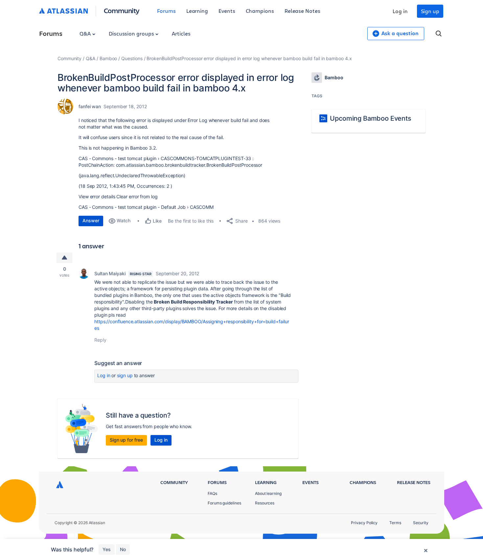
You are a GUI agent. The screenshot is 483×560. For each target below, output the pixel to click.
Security (420, 522)
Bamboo (108, 58)
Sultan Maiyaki (110, 273)
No (123, 549)
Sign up (430, 11)
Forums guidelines (224, 502)
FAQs (212, 493)
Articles (181, 33)
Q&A (86, 33)
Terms (395, 522)
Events (226, 10)
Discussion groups (132, 33)
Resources (264, 502)
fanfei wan (90, 106)
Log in (400, 11)
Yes (107, 549)
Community (122, 10)
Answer (90, 220)
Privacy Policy (364, 522)
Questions (131, 58)
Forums (166, 10)
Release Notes (302, 10)
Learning (197, 10)
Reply (100, 340)
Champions (260, 10)
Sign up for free (126, 440)
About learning (268, 493)
